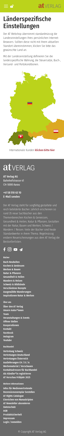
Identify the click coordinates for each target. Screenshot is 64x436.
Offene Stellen (10, 321)
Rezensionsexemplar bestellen (19, 392)
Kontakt (7, 328)
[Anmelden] (12, 6)
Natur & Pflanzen (12, 273)
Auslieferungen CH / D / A (16, 362)
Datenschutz (9, 407)
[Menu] (5, 6)
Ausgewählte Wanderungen (17, 291)
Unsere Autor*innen (13, 310)
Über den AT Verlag (13, 306)
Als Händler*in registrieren (17, 373)
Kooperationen (11, 325)
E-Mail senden (11, 196)
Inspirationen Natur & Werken (18, 295)
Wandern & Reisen (12, 280)
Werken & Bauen (11, 269)
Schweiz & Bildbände (14, 284)
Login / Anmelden (12, 422)
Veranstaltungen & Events (16, 317)
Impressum (9, 418)
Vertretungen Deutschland (16, 354)
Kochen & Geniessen (13, 265)
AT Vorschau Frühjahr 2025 (16, 377)
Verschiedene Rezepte (14, 288)
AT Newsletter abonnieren (16, 403)
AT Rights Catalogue (13, 395)
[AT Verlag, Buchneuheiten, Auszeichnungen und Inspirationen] (49, 6)
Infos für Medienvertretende (17, 388)
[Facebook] (4, 249)
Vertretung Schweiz (13, 351)
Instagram (8, 336)
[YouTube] (16, 249)
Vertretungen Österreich (15, 358)
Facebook (8, 332)
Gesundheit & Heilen (13, 276)
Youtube (7, 340)
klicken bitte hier (45, 150)
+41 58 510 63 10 (12, 192)
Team (6, 314)
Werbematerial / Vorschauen (18, 366)
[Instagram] (10, 249)
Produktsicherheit (12, 414)
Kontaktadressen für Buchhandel (20, 369)
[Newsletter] (21, 249)
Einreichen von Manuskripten (18, 399)
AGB (5, 410)
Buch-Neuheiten (11, 262)
